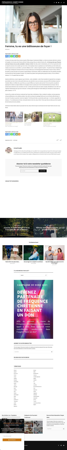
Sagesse (35, 393)
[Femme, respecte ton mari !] (33, 117)
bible (34, 371)
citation (35, 375)
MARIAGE (7, 49)
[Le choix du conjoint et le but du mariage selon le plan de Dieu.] (52, 117)
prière (35, 391)
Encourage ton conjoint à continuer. (33, 262)
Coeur (15, 376)
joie (34, 383)
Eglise (35, 378)
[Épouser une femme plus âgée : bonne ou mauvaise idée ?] (14, 117)
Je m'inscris (13, 439)
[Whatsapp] (11, 56)
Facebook (54, 3)
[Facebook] (6, 56)
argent (15, 371)
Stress (35, 399)
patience (35, 389)
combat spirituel (37, 376)
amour (35, 370)
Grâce (15, 383)
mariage (15, 386)
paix (34, 388)
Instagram (56, 3)
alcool (15, 370)
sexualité (35, 398)
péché (15, 393)
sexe (15, 398)
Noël (15, 388)
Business (16, 373)
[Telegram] (14, 56)
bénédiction (36, 373)
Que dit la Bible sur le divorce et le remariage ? (55, 262)
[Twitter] (9, 56)
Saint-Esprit (16, 394)
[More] (19, 56)
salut (15, 396)
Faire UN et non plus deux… (12, 262)
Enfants (15, 380)
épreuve (15, 406)
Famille (35, 380)
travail (35, 401)
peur (15, 391)
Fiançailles (16, 381)
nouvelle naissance (37, 386)
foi (34, 381)
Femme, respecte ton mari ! (30, 122)
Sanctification (36, 396)
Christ (15, 375)
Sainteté (35, 394)
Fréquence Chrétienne (12, 2)
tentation (16, 401)
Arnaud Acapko (18, 148)
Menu (64, 3)
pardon (15, 389)
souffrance (16, 399)
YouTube (59, 3)
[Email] (17, 56)
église (35, 404)
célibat (15, 378)
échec (15, 404)
